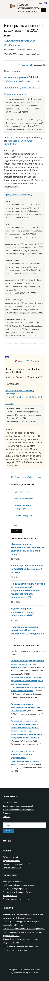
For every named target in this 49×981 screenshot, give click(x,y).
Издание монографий (23, 498)
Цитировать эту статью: (16, 94)
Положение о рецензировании (15, 888)
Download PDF (23, 361)
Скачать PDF (27, 65)
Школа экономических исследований (18, 806)
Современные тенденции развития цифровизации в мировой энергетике (27, 663)
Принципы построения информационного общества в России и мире (25, 707)
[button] (43, 10)
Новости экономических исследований (18, 809)
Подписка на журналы (23, 515)
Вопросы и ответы (10, 896)
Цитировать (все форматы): (18, 195)
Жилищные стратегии (16, 78)
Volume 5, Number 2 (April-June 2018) (23, 397)
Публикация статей (22, 492)
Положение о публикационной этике (17, 892)
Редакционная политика (12, 881)
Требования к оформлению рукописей (18, 885)
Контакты (6, 817)
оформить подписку (31, 81)
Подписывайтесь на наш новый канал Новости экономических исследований (27, 630)
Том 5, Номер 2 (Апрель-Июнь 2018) (22, 87)
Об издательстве (10, 802)
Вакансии (6, 813)
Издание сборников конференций (16, 864)
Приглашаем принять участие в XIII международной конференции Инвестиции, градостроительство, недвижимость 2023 (28, 590)
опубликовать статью (13, 81)
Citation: (9, 403)
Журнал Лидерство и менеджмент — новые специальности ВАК (22, 612)
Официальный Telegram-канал (28, 477)
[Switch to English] (46, 2)
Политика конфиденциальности (16, 899)
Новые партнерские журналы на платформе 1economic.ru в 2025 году (27, 569)
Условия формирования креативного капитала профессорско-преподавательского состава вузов (25, 757)
